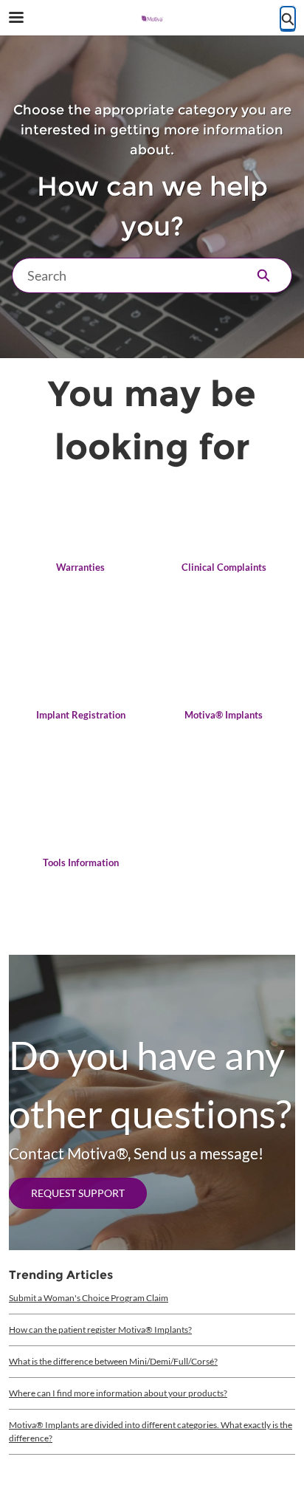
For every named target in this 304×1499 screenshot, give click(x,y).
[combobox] (124, 275)
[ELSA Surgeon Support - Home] (152, 18)
